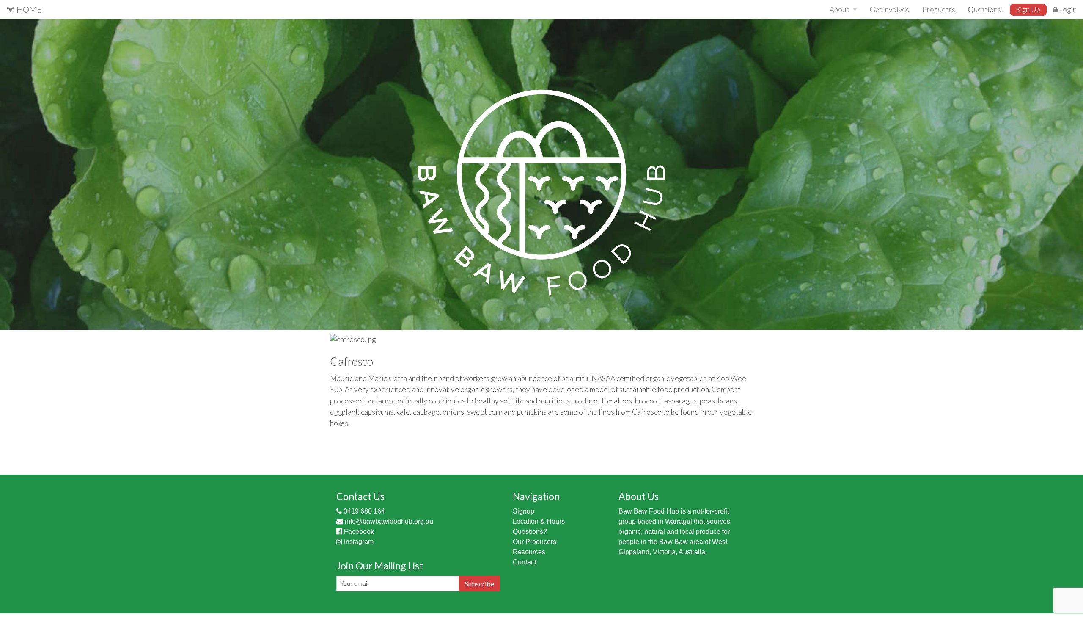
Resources (529, 551)
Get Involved (890, 9)
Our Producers (534, 541)
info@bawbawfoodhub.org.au (388, 521)
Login (1067, 9)
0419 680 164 (363, 511)
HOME (28, 9)
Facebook (358, 531)
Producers (938, 9)
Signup (523, 511)
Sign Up (1028, 9)
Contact (524, 562)
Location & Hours (539, 521)
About (839, 9)
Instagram (358, 541)
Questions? (985, 9)
